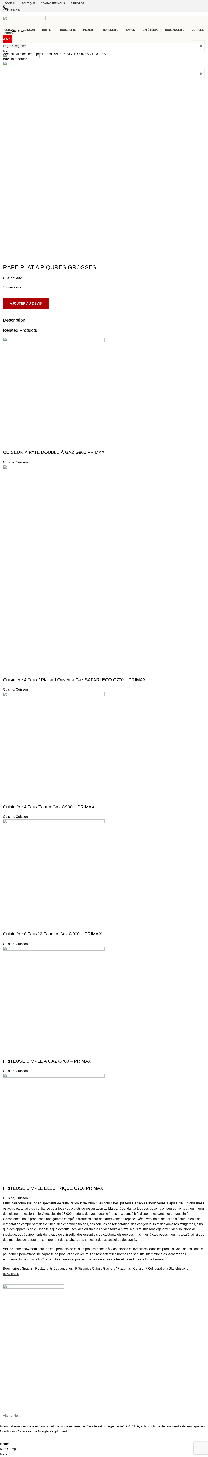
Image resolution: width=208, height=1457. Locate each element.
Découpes (34, 54)
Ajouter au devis (26, 303)
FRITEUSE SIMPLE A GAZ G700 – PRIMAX (47, 1061)
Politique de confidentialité (166, 1426)
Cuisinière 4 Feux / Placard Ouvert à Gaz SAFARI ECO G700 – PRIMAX (74, 679)
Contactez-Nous (13, 1316)
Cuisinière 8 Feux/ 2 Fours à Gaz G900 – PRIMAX (52, 933)
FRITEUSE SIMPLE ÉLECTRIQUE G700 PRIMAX (53, 1188)
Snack (7, 1368)
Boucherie (9, 1354)
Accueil (9, 54)
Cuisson (22, 462)
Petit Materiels (12, 1409)
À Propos (9, 1309)
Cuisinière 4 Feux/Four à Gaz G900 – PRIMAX (49, 806)
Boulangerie (10, 1382)
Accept (8, 1437)
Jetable (7, 1389)
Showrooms (10, 1323)
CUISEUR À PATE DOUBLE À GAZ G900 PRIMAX (54, 452)
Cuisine (21, 54)
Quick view (8, 444)
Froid (6, 1396)
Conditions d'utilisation (16, 1431)
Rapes (47, 54)
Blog (6, 1330)
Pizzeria (8, 1361)
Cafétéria (9, 1375)
